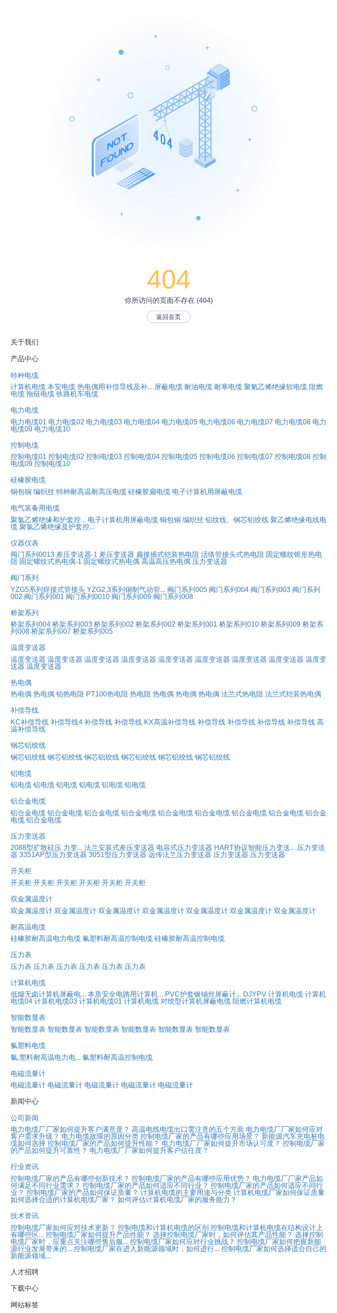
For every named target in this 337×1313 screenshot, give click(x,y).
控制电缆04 (142, 456)
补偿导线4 (66, 722)
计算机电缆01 (100, 1001)
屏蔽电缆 (168, 387)
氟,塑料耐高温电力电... (46, 1057)
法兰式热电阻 (242, 694)
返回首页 (168, 316)
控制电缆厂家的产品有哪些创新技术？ (70, 1178)
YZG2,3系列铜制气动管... (126, 589)
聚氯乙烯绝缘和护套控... (48, 520)
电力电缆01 (29, 422)
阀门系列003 (270, 589)
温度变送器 (28, 647)
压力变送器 (209, 561)
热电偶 (21, 682)
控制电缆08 (293, 456)
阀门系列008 (173, 596)
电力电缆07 (255, 422)
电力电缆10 (52, 429)
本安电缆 (61, 387)
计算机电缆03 (55, 1001)
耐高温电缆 (28, 927)
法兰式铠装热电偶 (293, 694)
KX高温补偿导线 (170, 722)
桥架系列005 (93, 631)
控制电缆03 (104, 456)
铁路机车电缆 (77, 394)
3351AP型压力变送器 (53, 854)
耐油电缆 (198, 387)
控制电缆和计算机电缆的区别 (163, 1227)
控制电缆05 (179, 456)
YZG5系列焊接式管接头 (48, 589)
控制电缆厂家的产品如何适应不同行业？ (145, 1185)
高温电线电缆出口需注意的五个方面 (188, 1129)
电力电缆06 (217, 422)
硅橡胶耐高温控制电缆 (189, 938)
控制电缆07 (255, 456)
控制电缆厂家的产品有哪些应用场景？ (200, 1136)
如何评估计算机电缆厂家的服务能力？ (177, 1199)
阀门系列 (25, 577)
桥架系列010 (239, 624)
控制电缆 (25, 445)
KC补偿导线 (30, 722)
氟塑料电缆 (28, 1045)
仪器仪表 (25, 543)
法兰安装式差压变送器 (119, 847)
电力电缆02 (66, 422)
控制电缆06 (217, 456)
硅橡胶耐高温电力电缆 (46, 938)
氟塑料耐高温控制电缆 (117, 938)
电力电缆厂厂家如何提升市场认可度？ (221, 1143)
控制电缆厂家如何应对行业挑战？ (182, 1241)
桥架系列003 (72, 624)
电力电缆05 (179, 422)
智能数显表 (28, 1017)
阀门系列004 (229, 589)
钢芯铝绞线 (28, 745)
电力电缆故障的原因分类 (100, 1136)
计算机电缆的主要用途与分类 (186, 1192)
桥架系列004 (30, 624)
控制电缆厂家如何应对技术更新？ (63, 1227)
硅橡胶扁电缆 (149, 491)
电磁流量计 (28, 1073)
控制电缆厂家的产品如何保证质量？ (82, 1192)
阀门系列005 (187, 589)
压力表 (21, 954)
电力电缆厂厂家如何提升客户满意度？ (70, 1129)
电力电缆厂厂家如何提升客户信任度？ (149, 1150)
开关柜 (21, 871)
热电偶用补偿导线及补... (115, 387)
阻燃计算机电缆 (257, 1001)
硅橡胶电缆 (28, 480)
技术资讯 (25, 1216)
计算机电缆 (28, 387)
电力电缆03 (104, 422)
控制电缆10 (52, 463)
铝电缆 (21, 773)
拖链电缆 (40, 394)
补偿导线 (25, 710)
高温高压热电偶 (165, 561)
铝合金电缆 (28, 801)
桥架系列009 (281, 624)
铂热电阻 (70, 694)
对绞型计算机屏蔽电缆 (196, 1001)
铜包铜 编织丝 (32, 491)
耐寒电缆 (228, 387)
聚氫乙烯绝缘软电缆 (275, 387)
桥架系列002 (114, 624)
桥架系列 (25, 613)
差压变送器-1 (76, 554)
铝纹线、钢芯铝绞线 (237, 520)
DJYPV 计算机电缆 (273, 994)
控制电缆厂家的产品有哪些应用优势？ (191, 1178)
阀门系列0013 (32, 554)
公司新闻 (25, 1118)
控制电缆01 (29, 456)
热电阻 (140, 694)
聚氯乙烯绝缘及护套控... (57, 527)
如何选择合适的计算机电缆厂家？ (63, 1199)
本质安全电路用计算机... (125, 994)
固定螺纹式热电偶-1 (50, 561)
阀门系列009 (131, 596)
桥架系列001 (197, 624)
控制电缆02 (66, 456)
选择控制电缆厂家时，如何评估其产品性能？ (223, 1234)
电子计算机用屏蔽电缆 (207, 491)
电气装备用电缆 (35, 508)
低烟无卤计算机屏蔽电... (48, 994)
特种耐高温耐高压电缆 (91, 491)
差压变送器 (116, 554)
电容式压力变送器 (184, 847)
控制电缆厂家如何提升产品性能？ (98, 1234)
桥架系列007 (51, 631)
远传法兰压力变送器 (180, 854)
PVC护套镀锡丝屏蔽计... (203, 994)
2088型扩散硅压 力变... (46, 847)
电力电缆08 (293, 422)
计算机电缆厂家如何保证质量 (279, 1192)
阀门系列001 (44, 596)
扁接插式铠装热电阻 (167, 554)
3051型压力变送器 (118, 854)
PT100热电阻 (107, 694)
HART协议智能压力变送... (254, 847)
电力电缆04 (142, 422)
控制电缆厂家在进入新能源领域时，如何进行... (146, 1248)
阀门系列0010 (88, 596)
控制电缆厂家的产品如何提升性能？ (103, 1143)
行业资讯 (25, 1166)
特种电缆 (25, 375)
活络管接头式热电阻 (232, 554)
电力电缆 (25, 410)
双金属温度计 (32, 899)
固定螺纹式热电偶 (111, 561)
